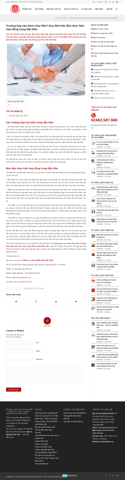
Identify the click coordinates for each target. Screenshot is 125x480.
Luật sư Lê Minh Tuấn (43, 447)
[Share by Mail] (76, 301)
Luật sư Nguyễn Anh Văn (44, 450)
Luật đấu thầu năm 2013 (18, 116)
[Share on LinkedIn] (56, 301)
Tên (37, 342)
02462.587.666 (108, 430)
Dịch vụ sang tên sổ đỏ (103, 33)
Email (38, 351)
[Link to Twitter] (106, 2)
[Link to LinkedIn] (113, 2)
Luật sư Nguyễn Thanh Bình (46, 452)
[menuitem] (94, 1)
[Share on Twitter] (16, 301)
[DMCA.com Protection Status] (69, 476)
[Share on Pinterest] (36, 301)
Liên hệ (38, 433)
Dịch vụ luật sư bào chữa (103, 42)
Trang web (39, 359)
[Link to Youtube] (117, 2)
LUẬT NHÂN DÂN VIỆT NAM (41, 260)
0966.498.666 (97, 433)
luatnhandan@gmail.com (107, 427)
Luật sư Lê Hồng (41, 444)
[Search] (116, 9)
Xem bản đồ (98, 425)
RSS (94, 2)
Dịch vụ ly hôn (99, 37)
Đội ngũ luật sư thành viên (45, 427)
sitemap (100, 2)
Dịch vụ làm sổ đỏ (100, 29)
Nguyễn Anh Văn (25, 282)
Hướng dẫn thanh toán (43, 430)
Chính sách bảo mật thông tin (46, 413)
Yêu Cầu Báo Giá (41, 464)
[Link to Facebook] (109, 2)
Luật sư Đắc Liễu (41, 441)
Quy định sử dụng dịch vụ (45, 455)
